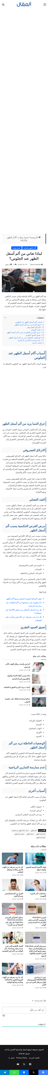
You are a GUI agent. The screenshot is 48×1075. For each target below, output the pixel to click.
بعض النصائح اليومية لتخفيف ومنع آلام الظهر (24, 598)
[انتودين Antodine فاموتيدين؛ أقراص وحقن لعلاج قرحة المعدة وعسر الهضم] (35, 909)
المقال (25, 1050)
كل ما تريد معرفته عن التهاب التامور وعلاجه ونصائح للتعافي (12, 869)
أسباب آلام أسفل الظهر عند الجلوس (28, 322)
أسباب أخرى (37, 343)
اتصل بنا (11, 1058)
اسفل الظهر (30, 834)
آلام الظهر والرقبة (30, 248)
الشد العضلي (35, 330)
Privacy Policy (21, 1058)
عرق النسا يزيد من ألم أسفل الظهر (28, 325)
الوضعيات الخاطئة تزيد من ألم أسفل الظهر (25, 338)
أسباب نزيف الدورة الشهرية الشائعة (17, 687)
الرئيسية (34, 237)
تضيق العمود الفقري (33, 335)
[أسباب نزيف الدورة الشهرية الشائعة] (39, 690)
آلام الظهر (33, 830)
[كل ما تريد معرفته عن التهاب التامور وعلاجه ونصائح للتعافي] (12, 859)
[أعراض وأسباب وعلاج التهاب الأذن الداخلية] (39, 667)
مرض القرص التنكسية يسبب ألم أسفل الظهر (23, 332)
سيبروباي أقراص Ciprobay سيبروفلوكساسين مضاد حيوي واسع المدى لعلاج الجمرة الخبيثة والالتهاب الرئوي (35, 951)
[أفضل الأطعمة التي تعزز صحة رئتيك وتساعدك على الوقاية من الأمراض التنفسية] (12, 938)
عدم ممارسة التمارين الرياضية (29, 340)
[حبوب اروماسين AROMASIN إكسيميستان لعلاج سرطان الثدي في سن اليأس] (35, 969)
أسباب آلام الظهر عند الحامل (20, 830)
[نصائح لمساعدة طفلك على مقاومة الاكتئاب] (39, 702)
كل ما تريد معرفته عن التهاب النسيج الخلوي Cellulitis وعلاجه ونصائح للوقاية (12, 979)
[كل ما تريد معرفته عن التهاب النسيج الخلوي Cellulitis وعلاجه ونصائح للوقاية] (12, 969)
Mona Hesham (35, 264)
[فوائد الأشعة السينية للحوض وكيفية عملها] (35, 859)
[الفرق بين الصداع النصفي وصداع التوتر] (12, 885)
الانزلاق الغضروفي (34, 327)
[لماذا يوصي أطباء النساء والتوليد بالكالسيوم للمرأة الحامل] (39, 679)
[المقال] (24, 4)
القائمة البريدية (34, 1058)
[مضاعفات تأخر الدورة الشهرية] (35, 885)
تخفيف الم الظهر (19, 834)
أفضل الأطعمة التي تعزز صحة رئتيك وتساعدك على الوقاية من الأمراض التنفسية (12, 948)
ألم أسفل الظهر (40, 834)
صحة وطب (23, 237)
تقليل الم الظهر (40, 837)
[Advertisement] (24, 121)
